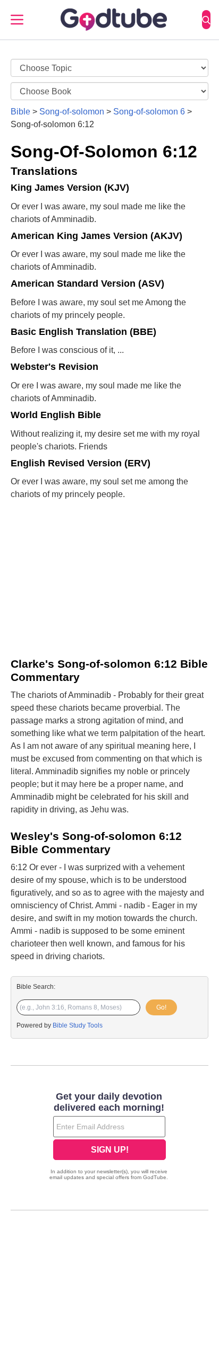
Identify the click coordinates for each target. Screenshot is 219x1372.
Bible (20, 111)
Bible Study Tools (78, 1025)
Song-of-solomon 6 (149, 111)
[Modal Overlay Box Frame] (109, 1137)
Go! (161, 1007)
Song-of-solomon (71, 111)
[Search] (206, 19)
